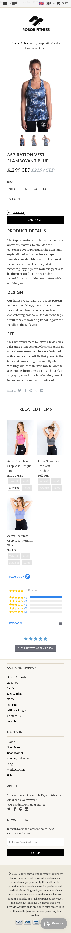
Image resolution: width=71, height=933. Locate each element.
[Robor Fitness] (35, 23)
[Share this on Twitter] (18, 390)
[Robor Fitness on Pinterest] (20, 809)
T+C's (10, 688)
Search (11, 721)
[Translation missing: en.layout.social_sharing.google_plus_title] (35, 390)
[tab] (16, 623)
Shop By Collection (18, 758)
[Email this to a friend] (40, 390)
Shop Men (13, 747)
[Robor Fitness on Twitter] (9, 809)
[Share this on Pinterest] (29, 390)
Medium (31, 189)
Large (47, 189)
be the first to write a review (35, 648)
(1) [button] (25, 597)
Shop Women (15, 753)
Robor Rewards (16, 677)
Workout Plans (16, 769)
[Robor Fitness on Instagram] (26, 809)
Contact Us (14, 716)
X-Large (15, 199)
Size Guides (14, 694)
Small (14, 189)
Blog (10, 764)
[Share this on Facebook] (24, 390)
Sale (9, 775)
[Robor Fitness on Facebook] (14, 809)
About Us (12, 682)
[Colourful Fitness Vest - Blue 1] (35, 94)
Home (11, 742)
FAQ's (10, 699)
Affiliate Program (18, 710)
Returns (12, 705)
